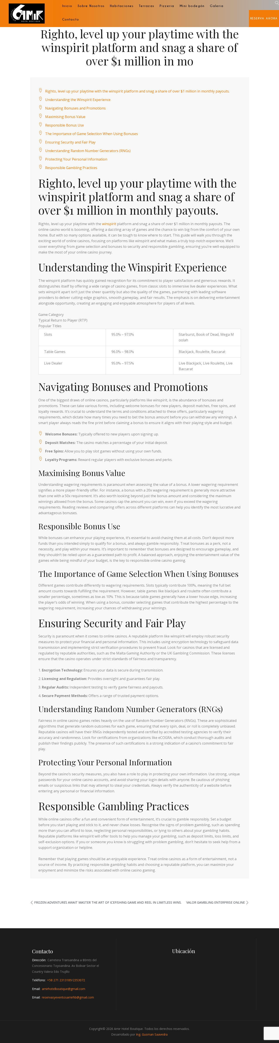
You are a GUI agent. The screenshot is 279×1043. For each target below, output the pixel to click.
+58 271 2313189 (59, 980)
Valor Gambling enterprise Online (215, 902)
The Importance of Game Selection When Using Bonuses (91, 133)
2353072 (79, 980)
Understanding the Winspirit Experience (78, 99)
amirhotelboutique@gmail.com (63, 989)
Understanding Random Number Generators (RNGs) (88, 150)
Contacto (70, 19)
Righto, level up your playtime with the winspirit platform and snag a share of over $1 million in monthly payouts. (137, 91)
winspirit (109, 223)
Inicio (67, 6)
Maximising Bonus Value (65, 116)
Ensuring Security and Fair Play (70, 142)
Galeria (216, 6)
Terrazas (146, 6)
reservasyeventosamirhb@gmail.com (68, 997)
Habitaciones (122, 6)
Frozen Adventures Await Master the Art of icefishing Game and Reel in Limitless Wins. (108, 902)
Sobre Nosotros (91, 6)
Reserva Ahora (264, 18)
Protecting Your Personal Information (76, 159)
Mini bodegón (192, 6)
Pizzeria (167, 6)
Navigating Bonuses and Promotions (75, 108)
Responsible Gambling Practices (71, 167)
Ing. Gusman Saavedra (152, 1034)
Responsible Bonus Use (64, 125)
